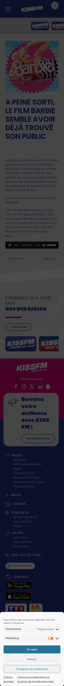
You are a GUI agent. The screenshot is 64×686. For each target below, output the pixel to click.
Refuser (32, 659)
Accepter (32, 649)
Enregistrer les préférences (32, 669)
